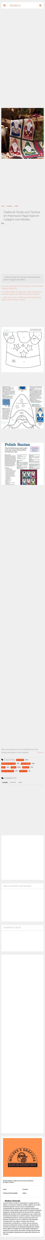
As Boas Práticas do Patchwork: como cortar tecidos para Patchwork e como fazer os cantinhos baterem (21, 293)
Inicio (5, 1189)
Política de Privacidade (10, 1193)
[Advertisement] (22, 34)
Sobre (24, 1193)
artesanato (9, 206)
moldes (16, 206)
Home (2, 206)
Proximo (40, 752)
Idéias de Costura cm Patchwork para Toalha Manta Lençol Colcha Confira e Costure (21, 298)
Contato (25, 1189)
